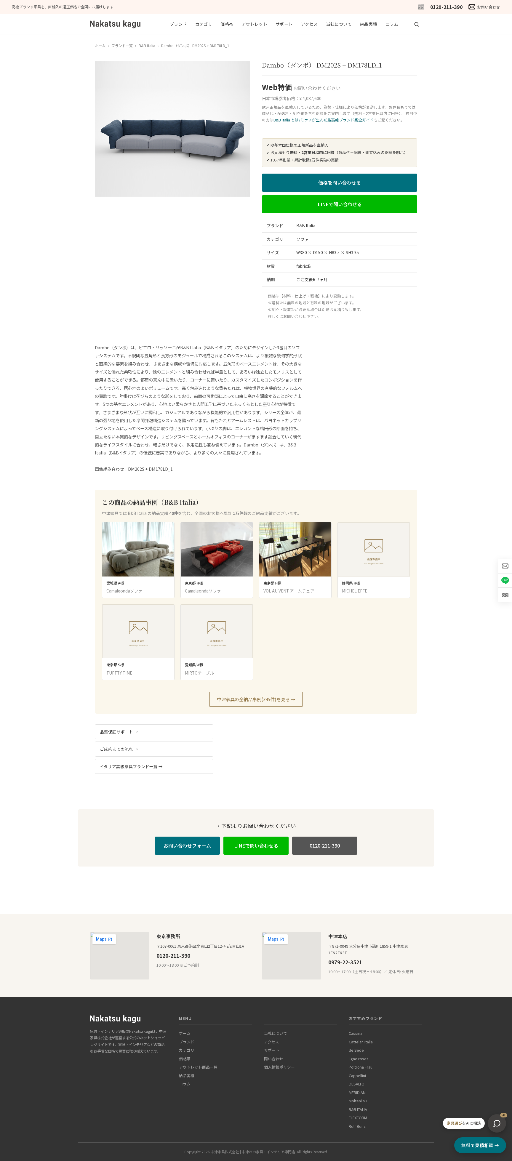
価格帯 (226, 24)
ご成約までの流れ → (119, 749)
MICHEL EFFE (354, 591)
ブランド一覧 (122, 45)
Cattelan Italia (361, 1042)
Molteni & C (359, 1101)
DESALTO (356, 1084)
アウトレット (255, 24)
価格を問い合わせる (339, 182)
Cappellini (357, 1075)
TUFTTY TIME (119, 673)
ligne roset (358, 1058)
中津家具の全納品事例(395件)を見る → (256, 699)
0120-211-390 (446, 6)
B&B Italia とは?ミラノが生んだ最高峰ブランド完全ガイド (323, 120)
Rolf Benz (357, 1126)
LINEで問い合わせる (340, 204)
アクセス (309, 24)
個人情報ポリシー (279, 1067)
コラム (391, 24)
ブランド (178, 24)
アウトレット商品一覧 (198, 1067)
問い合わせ (273, 1058)
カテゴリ (203, 24)
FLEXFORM (358, 1117)
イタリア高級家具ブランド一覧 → (131, 766)
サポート (284, 24)
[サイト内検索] (416, 24)
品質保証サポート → (119, 732)
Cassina (355, 1033)
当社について (339, 24)
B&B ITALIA (358, 1109)
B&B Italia (147, 45)
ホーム (100, 45)
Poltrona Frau (360, 1067)
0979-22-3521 (345, 962)
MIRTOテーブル (199, 673)
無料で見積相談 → (480, 1145)
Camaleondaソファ (124, 591)
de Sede (356, 1050)
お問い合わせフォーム (187, 845)
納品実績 (368, 24)
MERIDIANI (358, 1092)
